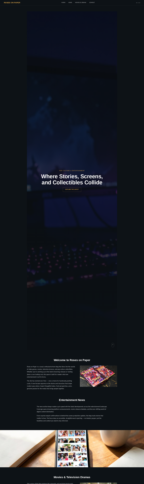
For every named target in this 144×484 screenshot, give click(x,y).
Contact (92, 2)
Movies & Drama (80, 2)
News (70, 2)
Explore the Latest (72, 189)
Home (63, 2)
